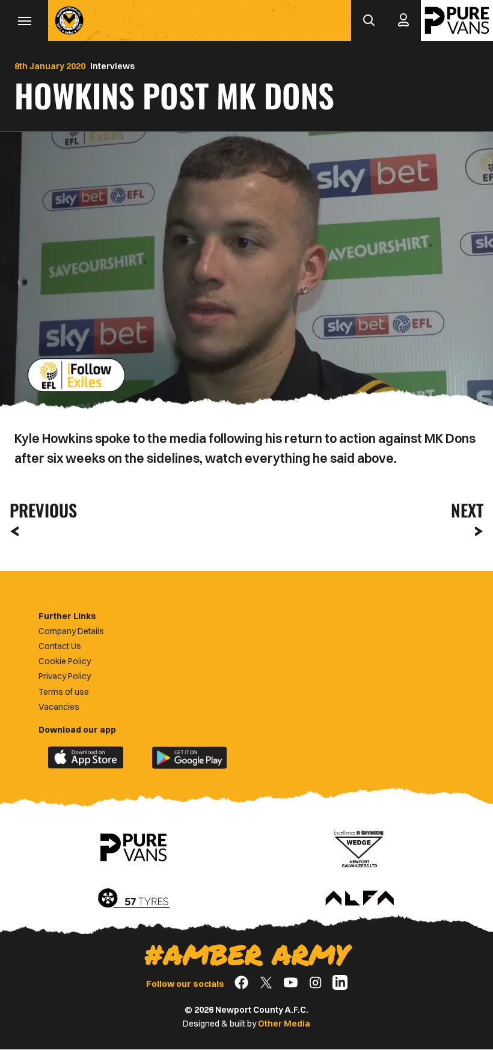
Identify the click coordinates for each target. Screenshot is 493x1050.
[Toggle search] (368, 20)
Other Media (284, 1023)
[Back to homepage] (69, 20)
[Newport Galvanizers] (359, 847)
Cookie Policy (64, 661)
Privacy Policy (64, 676)
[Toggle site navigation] (24, 20)
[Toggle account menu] (403, 20)
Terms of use (63, 691)
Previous (40, 510)
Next (467, 510)
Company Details (71, 631)
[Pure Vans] (457, 20)
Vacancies (58, 706)
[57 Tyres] (133, 899)
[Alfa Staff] (359, 899)
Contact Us (59, 646)
